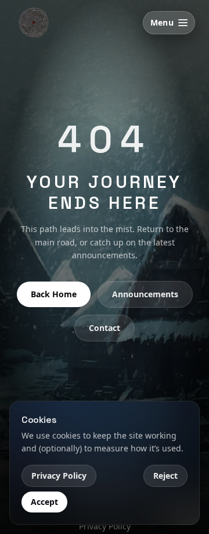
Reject (165, 475)
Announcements (145, 294)
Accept (44, 501)
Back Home (54, 294)
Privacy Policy (59, 475)
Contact (104, 327)
